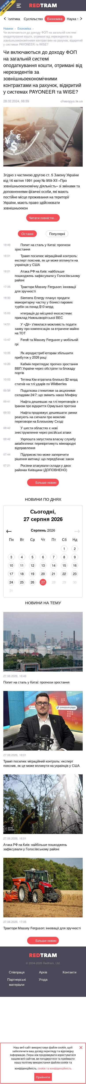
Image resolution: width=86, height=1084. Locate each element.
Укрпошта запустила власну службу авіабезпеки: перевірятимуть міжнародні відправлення (45, 443)
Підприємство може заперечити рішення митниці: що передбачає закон (44, 456)
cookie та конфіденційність (54, 1068)
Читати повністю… (43, 217)
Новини (8, 28)
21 (53, 573)
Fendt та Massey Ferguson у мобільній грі (46, 341)
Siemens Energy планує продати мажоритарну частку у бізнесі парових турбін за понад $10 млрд (44, 302)
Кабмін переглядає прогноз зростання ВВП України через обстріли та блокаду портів (46, 368)
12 (32, 565)
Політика (13, 18)
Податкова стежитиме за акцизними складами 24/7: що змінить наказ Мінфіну (46, 392)
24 (11, 582)
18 (22, 573)
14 (53, 565)
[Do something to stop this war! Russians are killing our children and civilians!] (8, 8)
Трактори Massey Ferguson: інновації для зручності (45, 288)
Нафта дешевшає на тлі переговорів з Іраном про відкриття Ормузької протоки (46, 403)
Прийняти (43, 1077)
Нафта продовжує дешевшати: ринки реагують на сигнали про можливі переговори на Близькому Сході (46, 416)
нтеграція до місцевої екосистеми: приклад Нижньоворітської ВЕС (43, 315)
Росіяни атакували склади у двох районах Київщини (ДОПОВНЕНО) (43, 467)
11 (22, 565)
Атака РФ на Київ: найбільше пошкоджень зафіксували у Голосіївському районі (47, 275)
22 (64, 573)
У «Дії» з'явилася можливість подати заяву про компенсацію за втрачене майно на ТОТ (47, 328)
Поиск (80, 5)
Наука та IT (75, 18)
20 (43, 573)
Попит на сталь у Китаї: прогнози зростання (42, 246)
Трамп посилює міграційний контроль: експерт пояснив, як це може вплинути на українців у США (46, 260)
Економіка (54, 18)
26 (32, 582)
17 (11, 573)
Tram (43, 5)
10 (11, 565)
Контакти (69, 972)
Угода (43, 979)
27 (43, 582)
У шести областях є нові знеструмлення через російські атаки (43, 430)
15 (64, 565)
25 (22, 582)
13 (43, 565)
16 (75, 565)
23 (75, 573)
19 (32, 573)
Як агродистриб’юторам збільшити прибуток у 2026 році (44, 354)
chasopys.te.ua (72, 101)
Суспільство (33, 18)
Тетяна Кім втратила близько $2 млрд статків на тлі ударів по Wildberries (46, 381)
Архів (43, 972)
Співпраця (16, 972)
